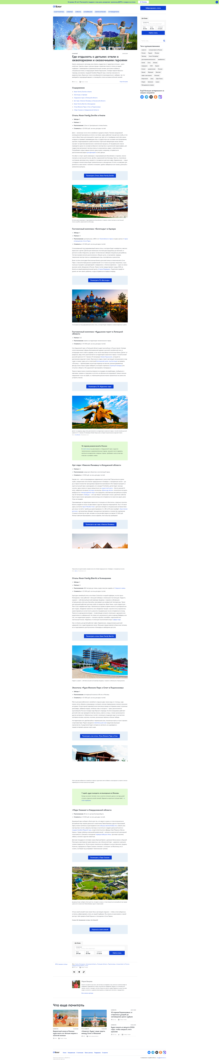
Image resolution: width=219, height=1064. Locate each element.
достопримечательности (148, 59)
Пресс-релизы (89, 1052)
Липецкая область (102, 964)
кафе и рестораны (147, 75)
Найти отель (117, 953)
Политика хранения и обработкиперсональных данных (61, 1058)
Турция (150, 53)
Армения (150, 82)
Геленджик (82, 964)
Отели (64, 1052)
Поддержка (97, 1052)
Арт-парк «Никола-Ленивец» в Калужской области (89, 101)
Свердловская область (78, 965)
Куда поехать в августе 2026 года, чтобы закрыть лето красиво (122, 1029)
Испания (156, 75)
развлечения (151, 69)
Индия (143, 82)
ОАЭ (151, 66)
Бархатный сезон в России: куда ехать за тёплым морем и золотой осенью (65, 1033)
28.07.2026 (133, 1010)
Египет (143, 69)
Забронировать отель (153, 8)
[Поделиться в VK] (74, 972)
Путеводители (113, 12)
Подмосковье (111, 964)
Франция (150, 72)
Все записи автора (87, 993)
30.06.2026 (133, 1025)
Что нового (85, 1028)
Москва (157, 53)
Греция (143, 72)
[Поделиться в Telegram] (79, 972)
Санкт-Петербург (153, 56)
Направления (71, 1052)
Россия (143, 53)
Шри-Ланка (159, 78)
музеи (157, 82)
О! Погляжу (143, 2)
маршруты (144, 66)
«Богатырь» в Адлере (80, 95)
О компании (80, 1052)
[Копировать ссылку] (84, 972)
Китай (143, 62)
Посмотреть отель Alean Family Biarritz (100, 636)
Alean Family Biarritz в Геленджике (84, 104)
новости (144, 50)
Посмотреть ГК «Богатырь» (100, 280)
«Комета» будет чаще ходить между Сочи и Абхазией (93, 1032)
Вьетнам (158, 72)
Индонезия (145, 78)
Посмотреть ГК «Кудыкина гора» (99, 387)
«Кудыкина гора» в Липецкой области (85, 98)
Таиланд (144, 56)
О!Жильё (70, 12)
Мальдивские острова (148, 85)
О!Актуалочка (59, 12)
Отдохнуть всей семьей (100, 929)
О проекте (105, 1052)
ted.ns (76, 571)
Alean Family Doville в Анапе (83, 91)
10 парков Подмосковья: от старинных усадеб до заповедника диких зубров (122, 1014)
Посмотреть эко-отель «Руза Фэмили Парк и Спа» (100, 736)
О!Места (78, 12)
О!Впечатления (100, 12)
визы (152, 78)
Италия (155, 62)
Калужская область (91, 964)
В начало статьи (62, 964)
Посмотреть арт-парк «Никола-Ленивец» (100, 524)
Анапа (77, 964)
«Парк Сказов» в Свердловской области (86, 110)
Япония (160, 69)
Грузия (157, 66)
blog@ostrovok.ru (161, 1057)
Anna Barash (77, 434)
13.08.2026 (75, 1028)
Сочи (86, 965)
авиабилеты (161, 59)
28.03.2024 (125, 53)
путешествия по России (122, 964)
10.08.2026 (104, 1028)
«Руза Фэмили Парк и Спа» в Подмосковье (87, 107)
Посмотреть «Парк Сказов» (100, 858)
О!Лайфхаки (88, 12)
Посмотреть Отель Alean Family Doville (100, 176)
